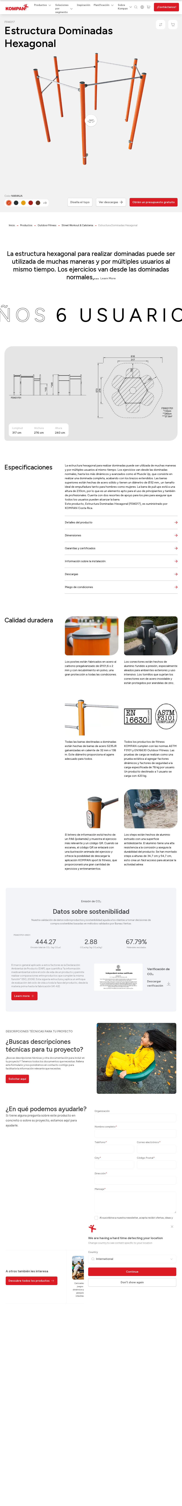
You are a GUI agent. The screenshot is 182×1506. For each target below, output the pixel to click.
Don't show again (132, 1282)
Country (93, 1252)
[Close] (172, 1226)
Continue (132, 1271)
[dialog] (91, 753)
